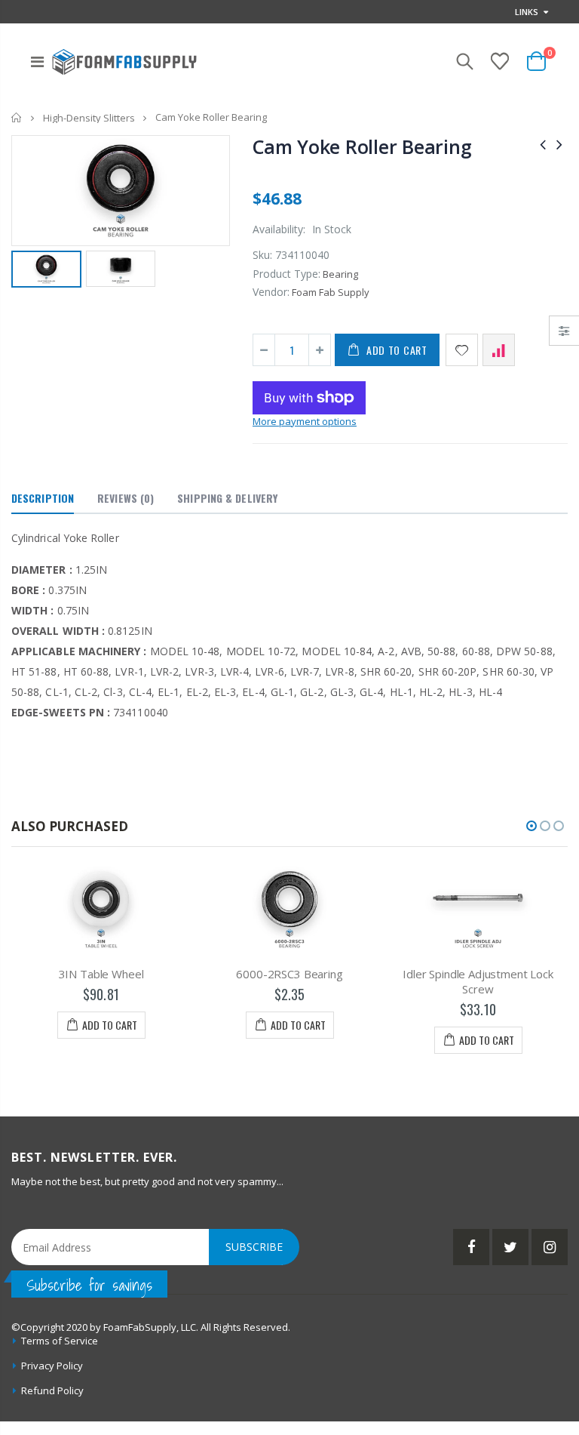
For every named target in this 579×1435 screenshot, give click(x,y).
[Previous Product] (543, 143)
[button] (531, 826)
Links (526, 11)
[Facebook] (471, 1247)
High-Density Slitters (89, 118)
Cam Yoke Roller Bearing (362, 146)
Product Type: (286, 273)
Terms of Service (59, 1340)
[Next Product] (559, 143)
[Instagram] (550, 1247)
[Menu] (37, 61)
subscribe (254, 1246)
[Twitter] (510, 1247)
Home (17, 117)
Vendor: (271, 292)
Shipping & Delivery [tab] (227, 498)
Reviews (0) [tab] (125, 498)
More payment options (305, 421)
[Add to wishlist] (462, 350)
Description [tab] (42, 498)
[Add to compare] (498, 350)
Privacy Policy (52, 1365)
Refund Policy (52, 1390)
